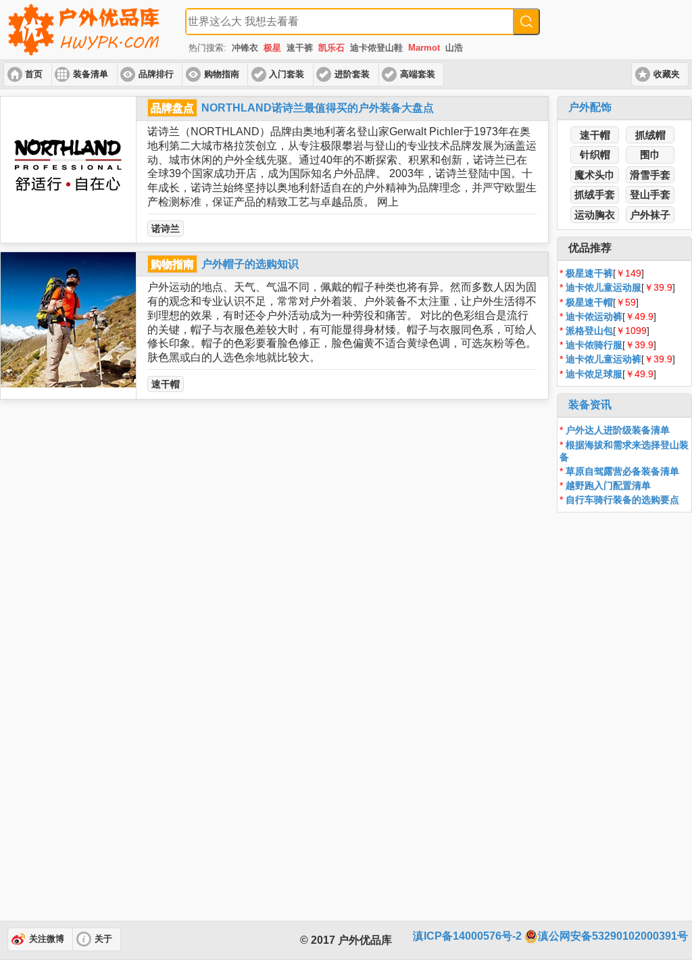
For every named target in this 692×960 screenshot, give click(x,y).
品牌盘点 (172, 108)
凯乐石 (331, 48)
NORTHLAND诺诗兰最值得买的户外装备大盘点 (317, 108)
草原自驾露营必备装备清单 (622, 471)
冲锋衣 (245, 48)
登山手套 (650, 194)
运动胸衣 (594, 214)
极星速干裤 (589, 273)
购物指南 (221, 74)
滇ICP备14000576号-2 (467, 936)
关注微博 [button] (46, 939)
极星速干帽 (589, 302)
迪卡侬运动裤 (594, 316)
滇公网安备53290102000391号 (613, 936)
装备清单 (90, 74)
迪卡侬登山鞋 (376, 48)
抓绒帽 (650, 135)
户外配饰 (590, 107)
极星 (272, 48)
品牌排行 (156, 74)
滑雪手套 (650, 175)
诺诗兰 (165, 228)
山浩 (454, 48)
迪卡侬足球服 (594, 373)
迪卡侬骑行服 (594, 344)
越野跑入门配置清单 (608, 485)
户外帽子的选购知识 (250, 264)
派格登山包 (589, 330)
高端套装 (417, 74)
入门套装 (286, 74)
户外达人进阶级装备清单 (618, 430)
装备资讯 (590, 404)
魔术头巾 (594, 175)
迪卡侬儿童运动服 (603, 287)
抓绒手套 (594, 194)
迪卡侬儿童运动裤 (603, 359)
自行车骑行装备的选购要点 (622, 499)
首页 (34, 74)
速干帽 (165, 384)
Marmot (424, 48)
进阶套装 (352, 74)
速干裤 (300, 48)
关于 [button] (103, 939)
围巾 (650, 154)
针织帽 (595, 154)
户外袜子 (650, 214)
